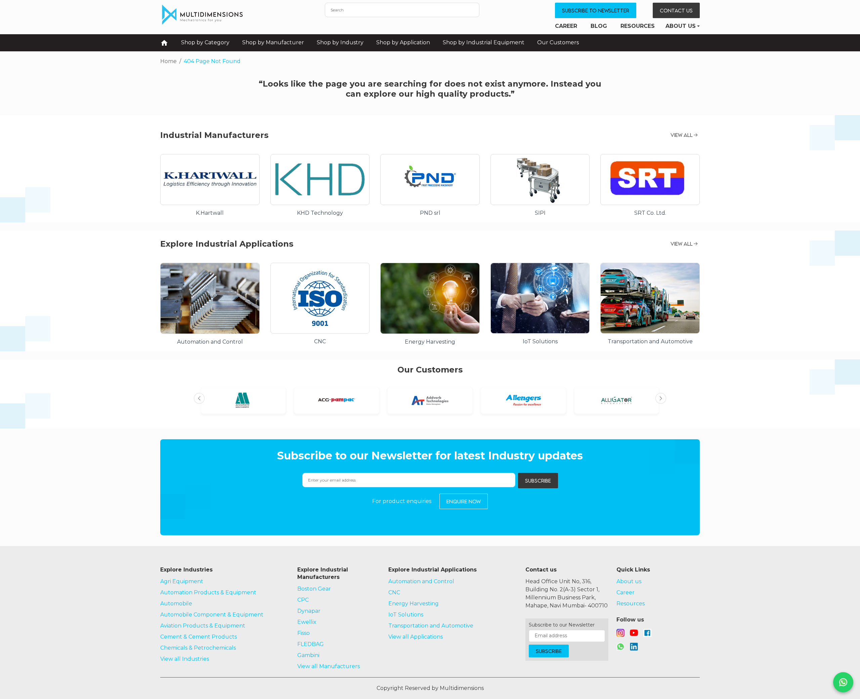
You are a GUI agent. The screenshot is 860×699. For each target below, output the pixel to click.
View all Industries (184, 659)
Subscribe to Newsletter (595, 10)
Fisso (303, 633)
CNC (394, 592)
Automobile (176, 603)
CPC (303, 600)
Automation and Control (421, 581)
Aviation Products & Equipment (202, 625)
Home (168, 61)
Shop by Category (205, 42)
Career (566, 26)
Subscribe (538, 481)
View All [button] (682, 135)
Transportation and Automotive (430, 625)
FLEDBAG (310, 644)
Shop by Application (403, 42)
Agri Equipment (181, 581)
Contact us (676, 10)
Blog (599, 26)
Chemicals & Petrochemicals (198, 648)
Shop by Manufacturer (273, 42)
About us (680, 26)
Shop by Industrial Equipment (483, 42)
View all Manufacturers (328, 666)
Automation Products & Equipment (208, 592)
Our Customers (558, 42)
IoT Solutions (405, 614)
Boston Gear (314, 589)
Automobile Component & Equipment (211, 614)
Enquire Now (463, 501)
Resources (637, 26)
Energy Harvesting (413, 603)
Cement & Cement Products (198, 637)
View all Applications (415, 637)
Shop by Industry (340, 42)
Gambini (308, 655)
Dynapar (308, 611)
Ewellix (306, 622)
